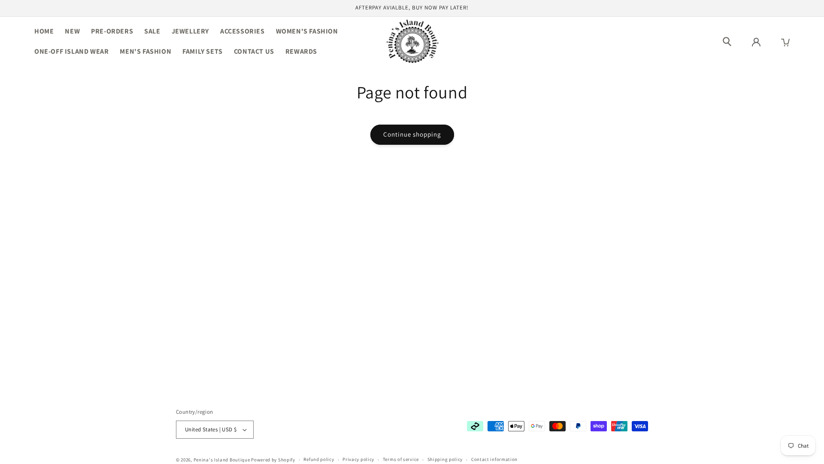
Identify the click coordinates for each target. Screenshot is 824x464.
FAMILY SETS (202, 51)
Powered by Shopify (273, 460)
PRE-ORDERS (112, 31)
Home (44, 31)
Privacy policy (358, 459)
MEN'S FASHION (145, 51)
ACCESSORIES (242, 31)
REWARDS (301, 51)
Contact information (494, 459)
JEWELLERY (190, 31)
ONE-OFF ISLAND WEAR (71, 51)
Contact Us (254, 51)
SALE (152, 31)
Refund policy (318, 459)
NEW (72, 31)
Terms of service (401, 459)
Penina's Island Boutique (222, 460)
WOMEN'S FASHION (307, 31)
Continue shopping (412, 134)
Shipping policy (445, 459)
